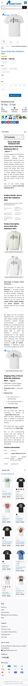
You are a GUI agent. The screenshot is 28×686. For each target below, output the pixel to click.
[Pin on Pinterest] (8, 122)
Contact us (4, 626)
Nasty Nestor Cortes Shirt (5, 566)
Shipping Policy (5, 634)
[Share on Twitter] (5, 122)
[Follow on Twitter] (4, 657)
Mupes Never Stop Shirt (5, 519)
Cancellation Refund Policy (9, 632)
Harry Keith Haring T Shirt (6, 593)
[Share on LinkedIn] (14, 122)
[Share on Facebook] (2, 122)
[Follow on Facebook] (2, 657)
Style (2, 65)
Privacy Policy (5, 612)
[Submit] (24, 7)
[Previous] (3, 25)
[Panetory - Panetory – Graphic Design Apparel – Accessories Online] (14, 2)
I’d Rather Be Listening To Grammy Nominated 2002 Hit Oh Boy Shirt (20, 519)
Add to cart (16, 95)
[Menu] (2, 3)
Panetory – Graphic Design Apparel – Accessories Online (18, 458)
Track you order (5, 629)
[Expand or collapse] (22, 137)
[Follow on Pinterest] (7, 657)
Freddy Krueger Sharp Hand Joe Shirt (20, 542)
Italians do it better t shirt (19, 495)
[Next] (24, 25)
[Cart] (25, 2)
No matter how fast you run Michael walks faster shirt (20, 591)
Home (2, 46)
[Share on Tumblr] (17, 122)
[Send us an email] (6, 657)
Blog (2, 618)
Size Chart (4, 637)
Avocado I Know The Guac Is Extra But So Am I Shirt (7, 494)
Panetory (14, 450)
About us (3, 607)
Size (2, 81)
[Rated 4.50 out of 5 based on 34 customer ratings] (14, 56)
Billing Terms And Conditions (9, 615)
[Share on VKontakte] (11, 122)
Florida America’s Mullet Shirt (20, 567)
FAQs (2, 610)
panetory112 (15, 464)
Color (2, 75)
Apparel (8, 46)
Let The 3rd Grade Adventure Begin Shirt (7, 542)
